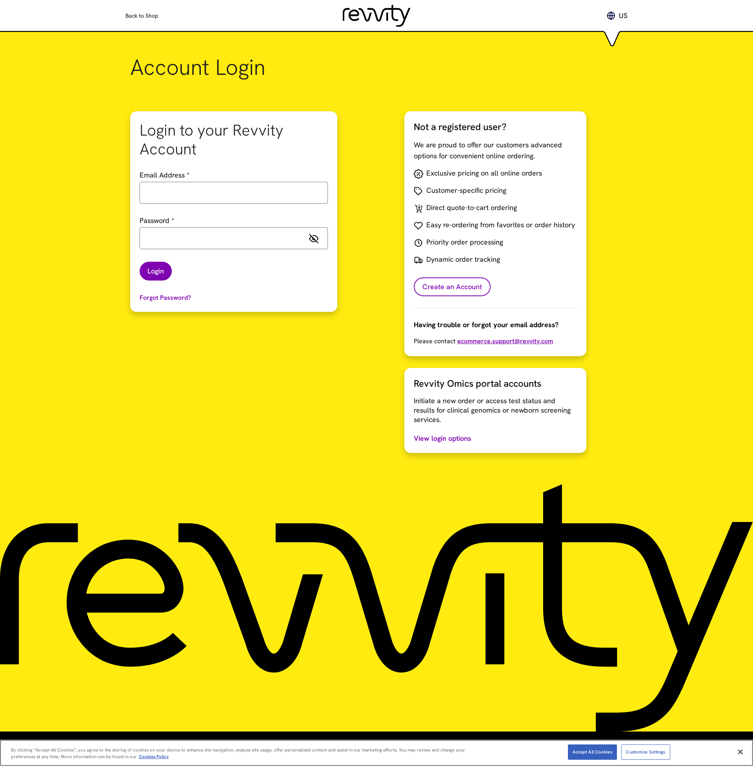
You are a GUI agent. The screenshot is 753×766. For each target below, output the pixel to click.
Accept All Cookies (592, 751)
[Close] (740, 752)
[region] (376, 753)
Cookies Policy (154, 756)
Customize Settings (645, 751)
